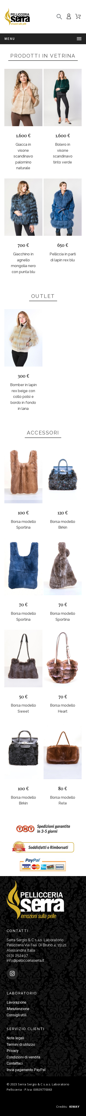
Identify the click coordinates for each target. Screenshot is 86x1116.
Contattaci (15, 1063)
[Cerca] (59, 16)
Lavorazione (16, 1002)
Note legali (15, 1038)
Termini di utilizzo (21, 1044)
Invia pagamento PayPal (26, 1070)
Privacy (13, 1051)
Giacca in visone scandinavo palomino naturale (23, 156)
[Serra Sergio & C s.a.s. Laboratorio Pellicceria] (17, 16)
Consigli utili (16, 1015)
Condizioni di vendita (23, 1057)
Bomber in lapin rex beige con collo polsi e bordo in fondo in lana (23, 397)
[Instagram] (12, 973)
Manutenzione (18, 1009)
